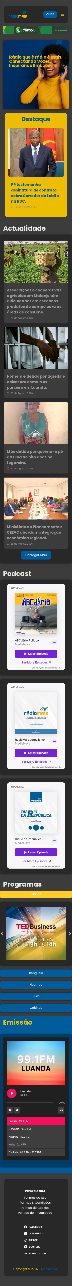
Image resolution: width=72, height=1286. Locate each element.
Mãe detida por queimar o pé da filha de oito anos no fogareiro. (35, 457)
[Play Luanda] (12, 1093)
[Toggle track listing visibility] (61, 1110)
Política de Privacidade (35, 1213)
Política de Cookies (35, 1208)
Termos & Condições (35, 1202)
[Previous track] (10, 1110)
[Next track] (17, 1110)
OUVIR (50, 14)
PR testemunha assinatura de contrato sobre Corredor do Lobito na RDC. (35, 193)
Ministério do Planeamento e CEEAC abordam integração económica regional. (35, 532)
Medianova (49, 1269)
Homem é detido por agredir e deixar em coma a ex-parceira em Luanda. (36, 382)
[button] (2, 933)
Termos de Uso (35, 1197)
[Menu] (62, 14)
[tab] (36, 894)
